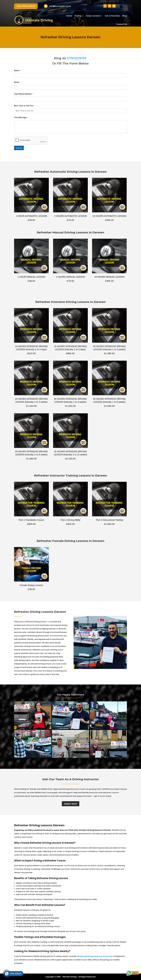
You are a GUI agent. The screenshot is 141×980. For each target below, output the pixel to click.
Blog (124, 16)
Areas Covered (93, 16)
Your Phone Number (23, 94)
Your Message (21, 117)
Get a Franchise (112, 16)
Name (17, 70)
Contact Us (121, 24)
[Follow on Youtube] (114, 6)
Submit (19, 148)
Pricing (78, 16)
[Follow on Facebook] (105, 6)
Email (17, 82)
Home (69, 16)
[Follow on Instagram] (109, 6)
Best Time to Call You (24, 106)
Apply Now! (70, 803)
